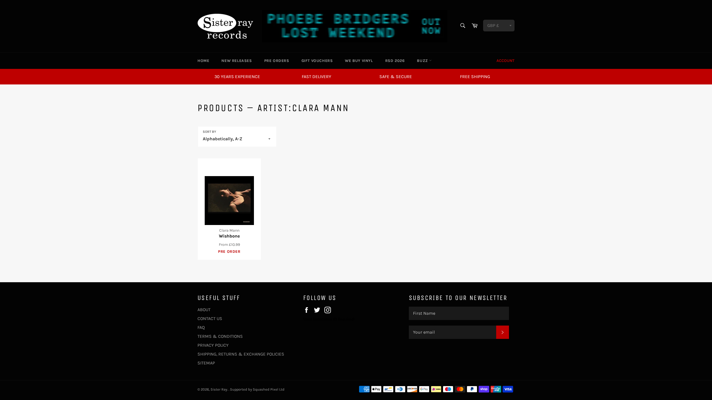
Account (505, 60)
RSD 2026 (395, 60)
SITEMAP (206, 363)
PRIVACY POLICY (213, 345)
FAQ (201, 327)
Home (203, 60)
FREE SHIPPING (475, 76)
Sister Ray (219, 389)
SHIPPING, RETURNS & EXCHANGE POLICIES (240, 354)
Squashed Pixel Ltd (269, 389)
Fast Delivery (316, 76)
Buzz (423, 60)
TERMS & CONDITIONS (220, 336)
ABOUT (204, 309)
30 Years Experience (237, 76)
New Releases (236, 60)
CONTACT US (209, 318)
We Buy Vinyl (359, 60)
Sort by (209, 132)
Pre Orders (276, 60)
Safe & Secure (395, 76)
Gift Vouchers (317, 60)
